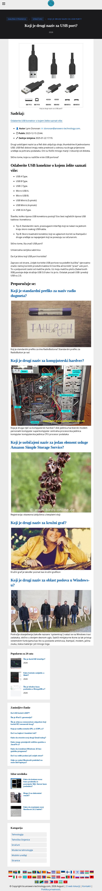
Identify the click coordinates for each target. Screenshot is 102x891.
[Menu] (3, 3)
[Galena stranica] (51, 2)
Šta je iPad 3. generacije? (21, 717)
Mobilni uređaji (19, 855)
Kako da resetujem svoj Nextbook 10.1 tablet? (33, 808)
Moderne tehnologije (22, 850)
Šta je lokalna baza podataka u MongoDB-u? (34, 688)
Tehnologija (17, 834)
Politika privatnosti (50, 889)
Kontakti (86, 886)
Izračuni (16, 844)
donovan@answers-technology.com (62, 128)
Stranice (16, 860)
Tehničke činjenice (21, 839)
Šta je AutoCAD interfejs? (34, 659)
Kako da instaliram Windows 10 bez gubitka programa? (26, 750)
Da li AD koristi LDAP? (20, 713)
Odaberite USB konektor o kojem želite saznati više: (36, 120)
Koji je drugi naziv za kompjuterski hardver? (47, 360)
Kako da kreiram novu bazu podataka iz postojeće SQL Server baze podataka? (35, 782)
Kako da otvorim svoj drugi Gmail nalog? (28, 738)
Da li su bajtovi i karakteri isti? (24, 733)
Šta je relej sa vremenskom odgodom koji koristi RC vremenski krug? (28, 723)
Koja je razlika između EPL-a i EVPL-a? (27, 729)
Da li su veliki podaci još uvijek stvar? (27, 756)
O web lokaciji (73, 886)
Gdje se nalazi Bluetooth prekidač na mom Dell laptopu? (26, 761)
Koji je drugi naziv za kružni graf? (38, 522)
